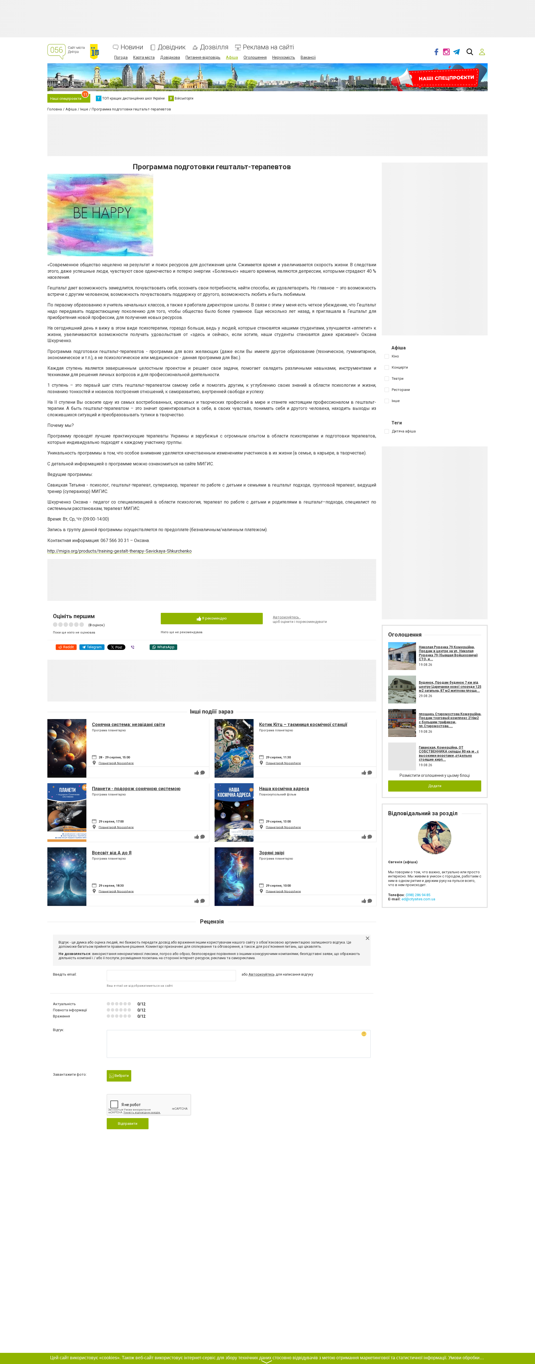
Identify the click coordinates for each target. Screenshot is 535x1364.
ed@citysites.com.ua (418, 899)
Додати (434, 786)
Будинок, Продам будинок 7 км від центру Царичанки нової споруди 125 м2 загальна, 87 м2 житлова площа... (450, 687)
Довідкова (170, 57)
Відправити (127, 1123)
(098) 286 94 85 (418, 895)
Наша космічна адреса (284, 788)
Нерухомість (283, 57)
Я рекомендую (214, 618)
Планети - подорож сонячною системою (136, 788)
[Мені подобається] (196, 772)
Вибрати (121, 1075)
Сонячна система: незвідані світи (128, 724)
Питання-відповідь (203, 57)
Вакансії (308, 57)
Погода (121, 57)
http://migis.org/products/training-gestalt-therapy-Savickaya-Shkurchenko (119, 551)
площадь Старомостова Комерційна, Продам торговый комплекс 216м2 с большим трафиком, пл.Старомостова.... (450, 720)
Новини (132, 47)
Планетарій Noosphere (116, 763)
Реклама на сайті (268, 47)
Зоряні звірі (271, 852)
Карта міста (144, 57)
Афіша (232, 57)
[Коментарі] (202, 772)
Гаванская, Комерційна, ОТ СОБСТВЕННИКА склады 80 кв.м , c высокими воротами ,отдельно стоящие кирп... (449, 753)
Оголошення (255, 57)
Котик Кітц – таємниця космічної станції (303, 724)
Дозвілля (214, 47)
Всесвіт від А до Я (112, 852)
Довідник (172, 47)
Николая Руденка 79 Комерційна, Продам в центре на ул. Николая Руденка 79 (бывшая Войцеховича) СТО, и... (448, 653)
